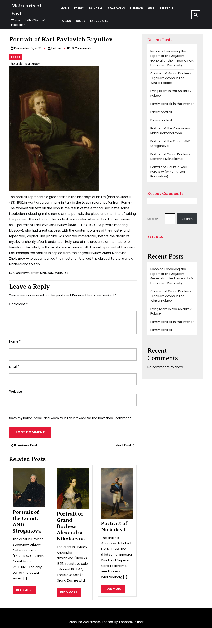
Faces (15, 57)
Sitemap (15, 611)
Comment (18, 304)
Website (15, 391)
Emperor (136, 8)
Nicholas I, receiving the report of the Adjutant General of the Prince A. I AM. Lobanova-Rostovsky (172, 58)
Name (15, 341)
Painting (95, 8)
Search (152, 219)
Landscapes (99, 21)
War (151, 8)
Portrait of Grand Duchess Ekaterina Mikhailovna (170, 156)
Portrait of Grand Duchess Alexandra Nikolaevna (71, 526)
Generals (166, 8)
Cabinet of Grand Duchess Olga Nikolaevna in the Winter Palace (170, 78)
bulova (56, 48)
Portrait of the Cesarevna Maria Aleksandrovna (170, 130)
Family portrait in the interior (172, 103)
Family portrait (161, 112)
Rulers (66, 21)
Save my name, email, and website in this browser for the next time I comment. (70, 418)
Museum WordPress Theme (90, 621)
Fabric (79, 8)
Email (14, 366)
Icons (80, 21)
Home (65, 8)
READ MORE (26, 591)
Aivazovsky (116, 8)
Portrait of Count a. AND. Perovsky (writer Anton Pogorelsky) (169, 171)
